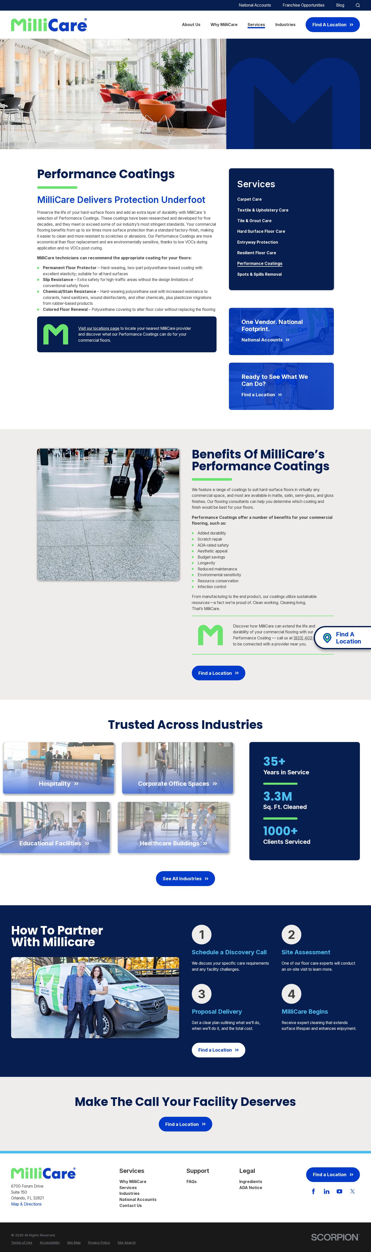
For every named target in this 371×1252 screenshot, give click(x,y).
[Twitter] (352, 1191)
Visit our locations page (98, 328)
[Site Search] (358, 5)
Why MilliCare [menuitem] (223, 24)
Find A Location (329, 24)
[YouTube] (339, 1191)
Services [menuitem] (256, 24)
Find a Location (215, 673)
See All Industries (182, 878)
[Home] (49, 25)
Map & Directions (26, 1204)
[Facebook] (313, 1191)
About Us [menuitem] (191, 24)
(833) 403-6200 (308, 638)
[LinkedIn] (326, 1191)
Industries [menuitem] (285, 24)
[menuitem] (281, 199)
